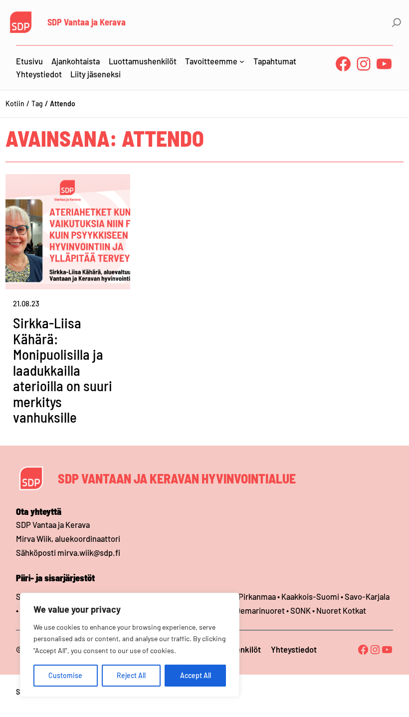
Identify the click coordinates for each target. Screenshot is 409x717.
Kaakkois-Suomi (310, 596)
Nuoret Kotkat (341, 610)
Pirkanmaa (257, 596)
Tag (37, 103)
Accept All (195, 675)
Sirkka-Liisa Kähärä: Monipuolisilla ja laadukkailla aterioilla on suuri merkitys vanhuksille (62, 370)
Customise (65, 675)
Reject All (131, 675)
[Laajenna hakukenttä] (397, 22)
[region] (129, 645)
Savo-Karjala (367, 596)
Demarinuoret (260, 610)
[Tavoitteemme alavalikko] (241, 61)
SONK (300, 610)
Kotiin (14, 103)
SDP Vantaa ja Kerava (86, 21)
